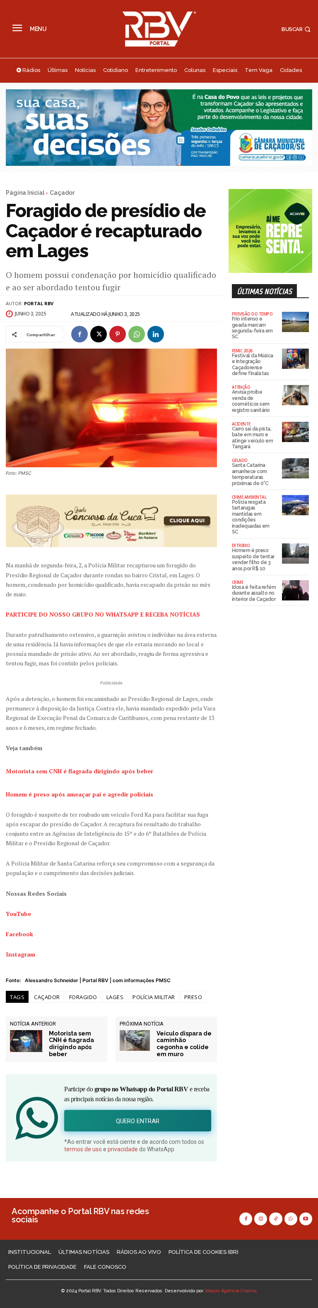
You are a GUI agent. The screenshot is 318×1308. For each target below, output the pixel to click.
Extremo (241, 545)
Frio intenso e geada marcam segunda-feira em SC (252, 328)
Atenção (241, 387)
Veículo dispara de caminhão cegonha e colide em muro (184, 1043)
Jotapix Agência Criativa (231, 1291)
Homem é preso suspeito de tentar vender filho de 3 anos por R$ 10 (253, 559)
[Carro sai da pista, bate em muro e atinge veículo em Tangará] (295, 432)
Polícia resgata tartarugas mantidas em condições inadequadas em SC (251, 517)
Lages (115, 997)
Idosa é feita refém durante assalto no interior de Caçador (254, 593)
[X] (98, 334)
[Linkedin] (155, 334)
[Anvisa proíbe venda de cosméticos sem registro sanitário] (295, 395)
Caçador (62, 192)
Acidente (241, 424)
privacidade (123, 1149)
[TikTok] (275, 1218)
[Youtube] (305, 1218)
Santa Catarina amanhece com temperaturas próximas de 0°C (250, 474)
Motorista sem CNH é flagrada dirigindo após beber (71, 1043)
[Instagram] (260, 1218)
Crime (237, 582)
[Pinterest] (117, 334)
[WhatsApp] (136, 334)
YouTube (18, 914)
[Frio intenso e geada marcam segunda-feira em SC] (295, 322)
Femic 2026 (242, 351)
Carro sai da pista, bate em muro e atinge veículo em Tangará (252, 438)
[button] (297, 29)
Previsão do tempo (252, 314)
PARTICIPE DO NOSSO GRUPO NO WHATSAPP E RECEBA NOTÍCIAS (103, 614)
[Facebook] (79, 334)
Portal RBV (38, 303)
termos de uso (83, 1149)
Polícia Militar (153, 997)
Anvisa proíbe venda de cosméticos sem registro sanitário (251, 401)
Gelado (240, 460)
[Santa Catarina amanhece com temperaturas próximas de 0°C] (295, 468)
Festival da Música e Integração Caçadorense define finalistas (252, 364)
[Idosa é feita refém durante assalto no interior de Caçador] (295, 590)
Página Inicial (25, 192)
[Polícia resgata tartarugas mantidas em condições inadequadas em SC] (295, 505)
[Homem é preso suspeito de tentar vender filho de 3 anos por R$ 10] (295, 553)
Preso (193, 997)
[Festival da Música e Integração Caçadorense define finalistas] (295, 359)
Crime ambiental (249, 497)
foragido (83, 997)
